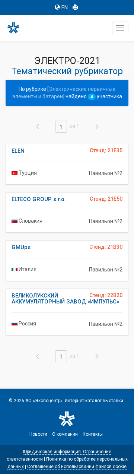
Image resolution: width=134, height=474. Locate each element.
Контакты (93, 434)
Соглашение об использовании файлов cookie (77, 466)
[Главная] (16, 28)
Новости (38, 434)
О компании (65, 434)
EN (64, 7)
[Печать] (75, 7)
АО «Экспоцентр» (44, 400)
